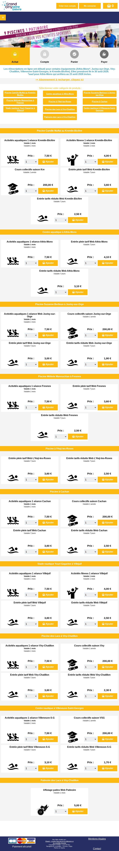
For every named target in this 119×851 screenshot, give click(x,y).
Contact (97, 848)
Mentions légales (97, 839)
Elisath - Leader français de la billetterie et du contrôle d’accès (59, 842)
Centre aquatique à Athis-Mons (60, 94)
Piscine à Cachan (99, 101)
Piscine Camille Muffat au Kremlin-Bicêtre (20, 94)
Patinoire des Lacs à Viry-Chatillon (59, 117)
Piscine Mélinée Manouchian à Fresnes (20, 101)
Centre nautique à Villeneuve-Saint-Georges (99, 109)
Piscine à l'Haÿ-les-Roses (60, 101)
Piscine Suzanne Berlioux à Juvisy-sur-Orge (100, 94)
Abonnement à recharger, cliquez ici (61, 79)
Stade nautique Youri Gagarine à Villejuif (20, 109)
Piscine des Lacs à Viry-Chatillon (60, 109)
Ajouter (50, 161)
